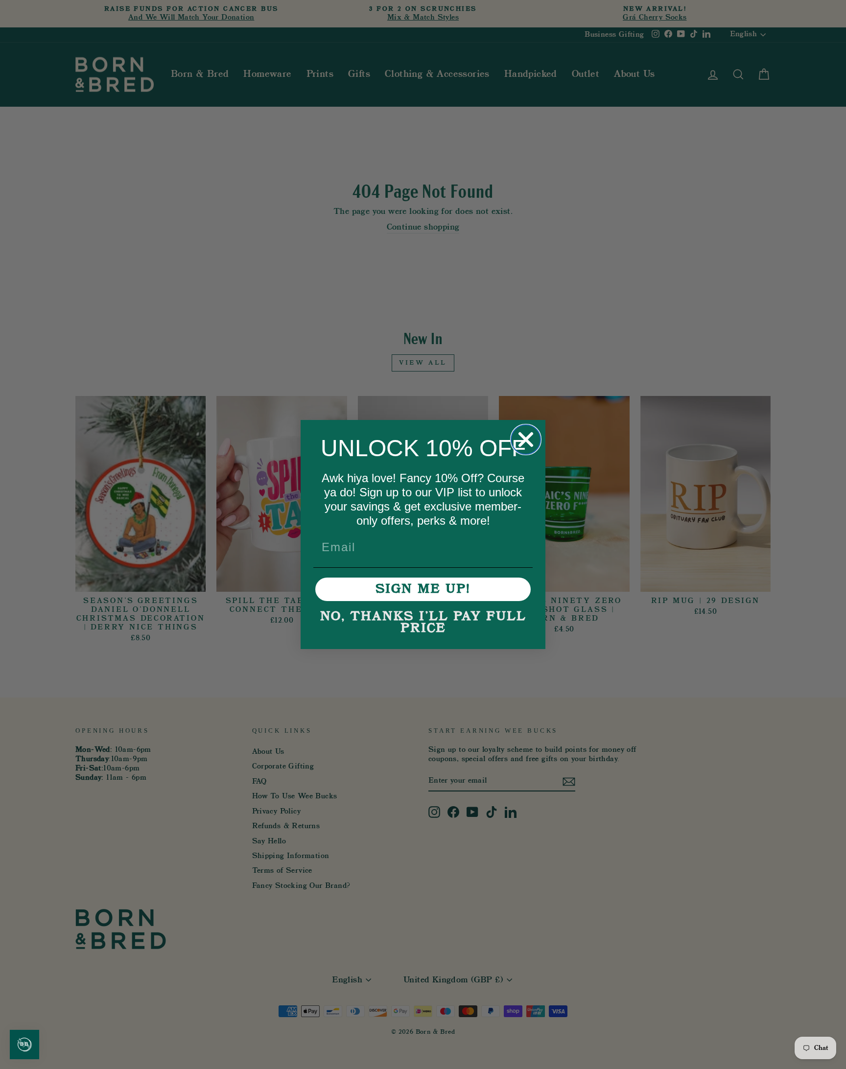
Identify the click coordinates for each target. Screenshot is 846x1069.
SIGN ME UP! (423, 589)
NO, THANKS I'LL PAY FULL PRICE (423, 622)
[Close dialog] (525, 439)
